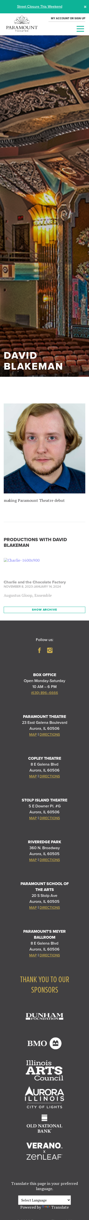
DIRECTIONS (50, 734)
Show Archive (44, 609)
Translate (60, 1207)
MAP (33, 734)
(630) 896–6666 (44, 693)
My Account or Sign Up (68, 18)
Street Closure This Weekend (39, 6)
